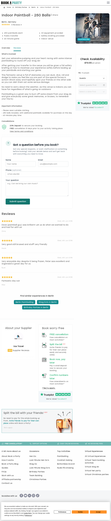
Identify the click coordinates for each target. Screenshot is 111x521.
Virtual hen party (93, 471)
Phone (13, 170)
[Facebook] (21, 498)
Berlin (33, 7)
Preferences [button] (28, 515)
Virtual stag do (92, 467)
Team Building (35, 475)
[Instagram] (33, 498)
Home (9, 7)
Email (40, 160)
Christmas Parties (37, 479)
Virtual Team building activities (95, 461)
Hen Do (32, 456)
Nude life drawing (65, 468)
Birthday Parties (21, 7)
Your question (12, 180)
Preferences (62, 512)
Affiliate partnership (11, 479)
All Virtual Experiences (95, 456)
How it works (8, 460)
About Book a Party (11, 456)
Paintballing (62, 456)
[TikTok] (37, 498)
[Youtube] (25, 498)
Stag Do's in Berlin (48, 302)
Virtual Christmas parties (97, 474)
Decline (80, 512)
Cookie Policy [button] (28, 513)
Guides (5, 468)
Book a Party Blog (10, 464)
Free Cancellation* (13, 444)
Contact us (7, 483)
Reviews (17, 48)
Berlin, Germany (9, 22)
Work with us (8, 475)
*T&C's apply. (48, 388)
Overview (6, 48)
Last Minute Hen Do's (39, 460)
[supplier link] (18, 344)
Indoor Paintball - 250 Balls (26, 15)
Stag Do (33, 464)
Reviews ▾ (16, 25)
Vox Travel (18, 346)
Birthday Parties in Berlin (36, 307)
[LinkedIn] (29, 498)
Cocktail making (64, 460)
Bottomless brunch (66, 464)
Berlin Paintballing (24, 302)
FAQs (4, 472)
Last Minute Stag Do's (39, 468)
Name (8, 160)
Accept (98, 512)
